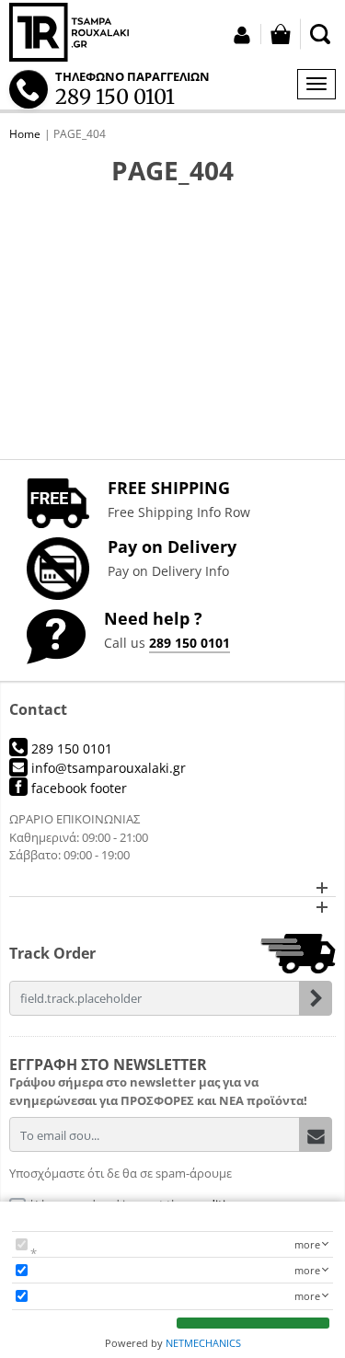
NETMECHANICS (203, 1343)
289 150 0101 (189, 642)
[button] (172, 887)
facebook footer (77, 788)
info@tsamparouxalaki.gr (107, 768)
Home (24, 134)
